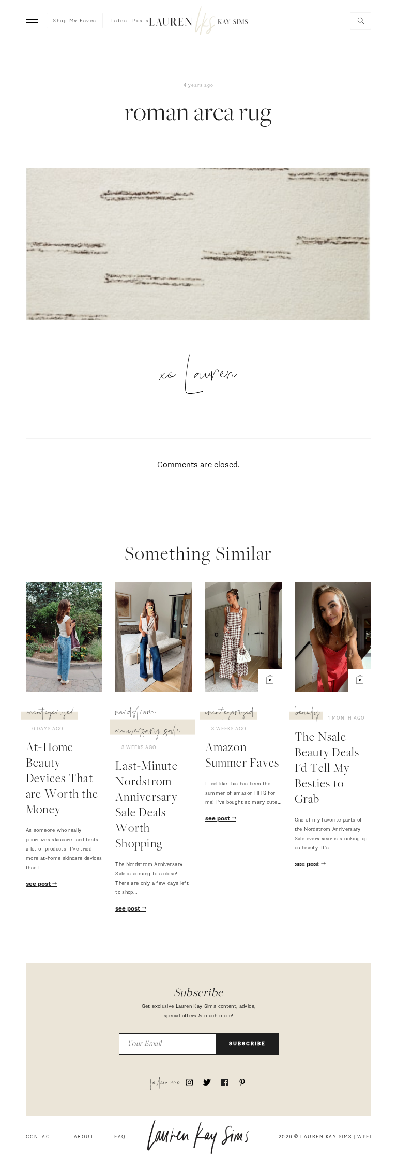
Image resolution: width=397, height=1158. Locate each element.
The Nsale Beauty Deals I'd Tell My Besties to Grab (327, 769)
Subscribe (247, 1044)
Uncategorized (50, 714)
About (84, 1137)
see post (39, 884)
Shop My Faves (75, 20)
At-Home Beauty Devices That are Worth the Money (62, 779)
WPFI (364, 1137)
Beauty (307, 714)
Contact (39, 1137)
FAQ (120, 1137)
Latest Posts (130, 20)
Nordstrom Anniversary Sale (147, 723)
